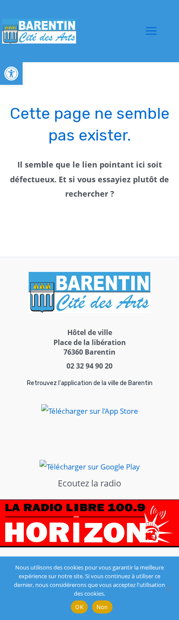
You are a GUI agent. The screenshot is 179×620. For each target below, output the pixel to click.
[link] (11, 73)
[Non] (168, 588)
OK (79, 606)
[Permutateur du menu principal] (151, 31)
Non (102, 606)
